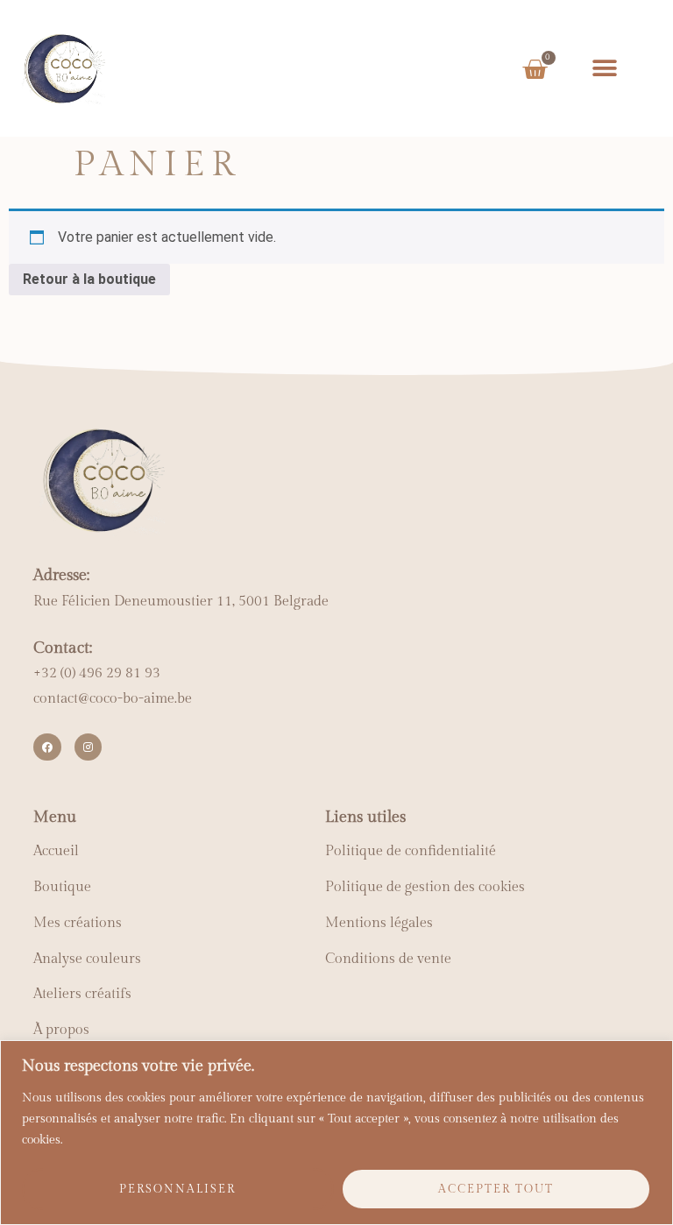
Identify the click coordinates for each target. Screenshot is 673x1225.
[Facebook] (46, 747)
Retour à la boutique (89, 279)
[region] (336, 1132)
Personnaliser (177, 1189)
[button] (604, 68)
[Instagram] (88, 747)
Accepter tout (496, 1189)
